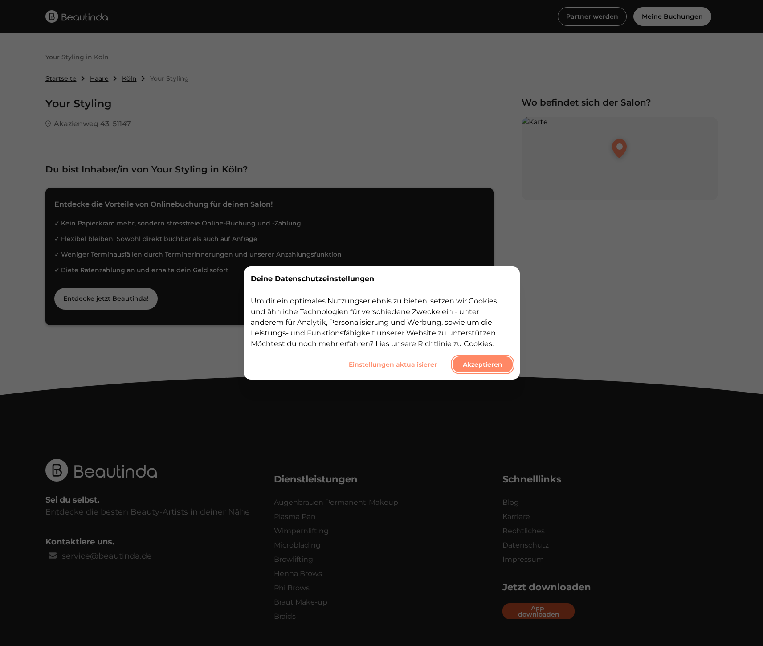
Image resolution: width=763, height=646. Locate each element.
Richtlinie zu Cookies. (456, 343)
